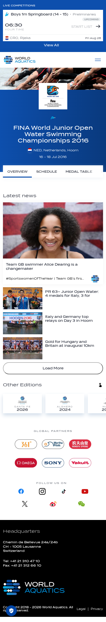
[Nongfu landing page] (80, 444)
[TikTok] (63, 491)
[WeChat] (81, 504)
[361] (26, 444)
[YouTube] (84, 491)
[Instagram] (42, 491)
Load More (53, 368)
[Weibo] (53, 504)
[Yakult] (80, 463)
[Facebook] (21, 491)
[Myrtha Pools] (53, 444)
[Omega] (26, 463)
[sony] (53, 463)
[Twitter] (25, 504)
